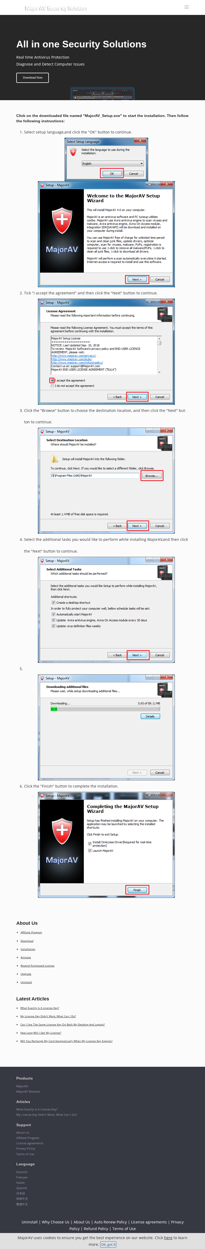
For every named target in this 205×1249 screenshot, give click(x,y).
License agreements (29, 1143)
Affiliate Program (31, 932)
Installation (28, 949)
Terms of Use (25, 1154)
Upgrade (26, 974)
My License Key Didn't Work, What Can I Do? (48, 1016)
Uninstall (26, 982)
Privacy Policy (25, 1148)
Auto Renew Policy (110, 1221)
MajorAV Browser (28, 1091)
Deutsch (21, 1172)
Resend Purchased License (37, 965)
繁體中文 (22, 1204)
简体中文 (22, 1199)
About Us (22, 1132)
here (168, 1237)
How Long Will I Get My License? (40, 1033)
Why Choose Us (55, 1221)
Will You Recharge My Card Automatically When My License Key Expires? (66, 1041)
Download (27, 941)
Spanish (21, 1188)
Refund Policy (96, 1228)
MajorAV (22, 1086)
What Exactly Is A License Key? (39, 1008)
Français (21, 1177)
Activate (26, 957)
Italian (20, 1183)
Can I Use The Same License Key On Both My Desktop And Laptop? (62, 1024)
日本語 (20, 1193)
